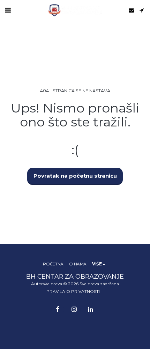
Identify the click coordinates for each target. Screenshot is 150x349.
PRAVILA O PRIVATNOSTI (73, 291)
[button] (8, 10)
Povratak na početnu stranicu (75, 176)
